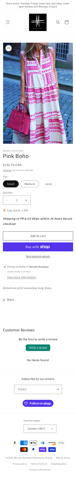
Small (11, 184)
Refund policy (63, 457)
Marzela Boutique (23, 457)
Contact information (39, 469)
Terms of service (39, 463)
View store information (21, 277)
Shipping (7, 170)
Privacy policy (20, 463)
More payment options (38, 256)
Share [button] (10, 299)
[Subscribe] (57, 389)
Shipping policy (59, 463)
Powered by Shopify (43, 457)
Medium (30, 184)
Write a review (38, 348)
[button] (8, 22)
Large (50, 184)
